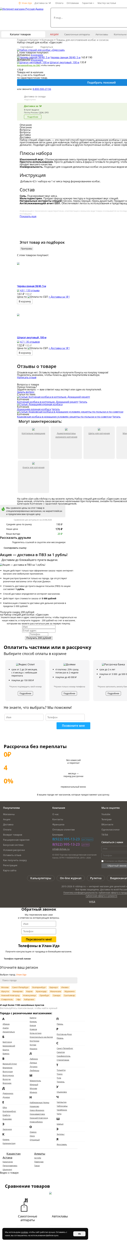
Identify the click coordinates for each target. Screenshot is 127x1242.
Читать (83, 402)
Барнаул (54, 987)
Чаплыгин (61, 1102)
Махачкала (55, 991)
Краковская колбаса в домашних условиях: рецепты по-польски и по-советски (64, 416)
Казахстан (14, 1154)
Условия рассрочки (14, 849)
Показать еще (28, 216)
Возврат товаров (12, 834)
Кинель (33, 1021)
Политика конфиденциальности (80, 892)
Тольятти (61, 1070)
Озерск (33, 1132)
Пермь (60, 1024)
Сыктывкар (69, 995)
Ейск (5, 1107)
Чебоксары (62, 1106)
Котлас (33, 1044)
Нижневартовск (37, 1114)
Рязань (60, 1038)
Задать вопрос (26, 392)
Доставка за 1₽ (43, 3)
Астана (7, 1157)
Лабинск (34, 1058)
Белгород (7, 1042)
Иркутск (5, 991)
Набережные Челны (39, 1102)
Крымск (33, 1048)
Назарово (34, 1106)
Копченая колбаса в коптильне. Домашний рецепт (47, 402)
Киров (29, 991)
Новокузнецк (29, 995)
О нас (55, 814)
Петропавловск (10, 1165)
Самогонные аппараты (77, 34)
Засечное (7, 1129)
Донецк (6, 1097)
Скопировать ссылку (15, 547)
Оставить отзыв (12, 855)
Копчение (48, 40)
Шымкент (7, 1169)
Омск (32, 1135)
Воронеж (7, 1083)
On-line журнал (70, 878)
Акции (54, 34)
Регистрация (10, 865)
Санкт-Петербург (20, 987)
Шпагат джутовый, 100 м (64, 62)
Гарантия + (88, 3)
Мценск (33, 1092)
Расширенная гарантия (16, 839)
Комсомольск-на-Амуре (41, 1037)
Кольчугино (36, 1033)
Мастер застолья (107, 3)
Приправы (26, 248)
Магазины (9, 814)
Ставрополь (7, 999)
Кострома (34, 1040)
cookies (24, 1232)
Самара (56, 995)
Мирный (34, 1084)
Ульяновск (62, 1092)
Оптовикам (73, 3)
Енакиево (7, 1119)
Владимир (7, 1067)
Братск (6, 1049)
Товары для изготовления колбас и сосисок (82, 40)
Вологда (7, 1079)
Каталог (34, 40)
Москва (5, 987)
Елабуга (6, 1115)
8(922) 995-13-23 (66, 839)
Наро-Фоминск (37, 1110)
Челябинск (62, 1109)
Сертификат (26, 46)
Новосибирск (36, 1121)
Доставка (8, 824)
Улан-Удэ (26, 3)
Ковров (33, 1029)
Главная (22, 40)
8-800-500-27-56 (42, 89)
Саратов (61, 1052)
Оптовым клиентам (63, 829)
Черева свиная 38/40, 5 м (65, 57)
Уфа (18, 999)
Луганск (33, 1066)
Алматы (39, 1154)
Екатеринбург (39, 987)
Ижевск (65, 987)
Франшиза (58, 824)
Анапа (6, 1027)
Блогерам (57, 834)
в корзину (37, 55)
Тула (59, 1077)
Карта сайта (9, 870)
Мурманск (70, 991)
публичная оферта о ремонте (101, 895)
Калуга (33, 1017)
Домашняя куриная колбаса (34, 409)
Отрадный (35, 1139)
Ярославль (62, 1144)
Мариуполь (35, 1080)
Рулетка (95, 878)
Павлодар (39, 1161)
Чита (59, 1113)
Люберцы (34, 1070)
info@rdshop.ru (61, 849)
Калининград (9, 1143)
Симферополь (63, 1056)
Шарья (60, 1124)
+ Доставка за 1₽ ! (59, 296)
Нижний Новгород (10, 995)
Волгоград (8, 1071)
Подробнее (32, 116)
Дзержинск (8, 1093)
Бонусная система (13, 844)
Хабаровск (29, 999)
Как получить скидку (15, 860)
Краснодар (41, 991)
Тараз (37, 1165)
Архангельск (9, 1031)
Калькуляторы (40, 878)
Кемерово (18, 991)
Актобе (37, 1157)
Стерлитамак (63, 1059)
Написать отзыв (26, 377)
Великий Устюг (10, 1063)
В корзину (25, 301)
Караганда (8, 1161)
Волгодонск (8, 1075)
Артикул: (25, 58)
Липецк (33, 1062)
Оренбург (44, 995)
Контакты (57, 819)
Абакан (6, 1024)
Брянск (6, 1053)
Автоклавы (102, 34)
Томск (60, 1074)
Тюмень (61, 1081)
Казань (6, 1139)
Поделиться (46, 46)
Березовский (9, 1045)
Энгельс (60, 1134)
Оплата (59, 3)
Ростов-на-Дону (64, 1034)
